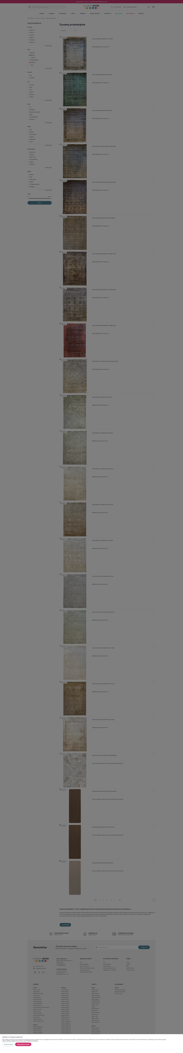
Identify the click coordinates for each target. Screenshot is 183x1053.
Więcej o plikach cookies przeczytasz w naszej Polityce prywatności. (20, 1041)
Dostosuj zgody (8, 1044)
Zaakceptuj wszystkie (23, 1044)
